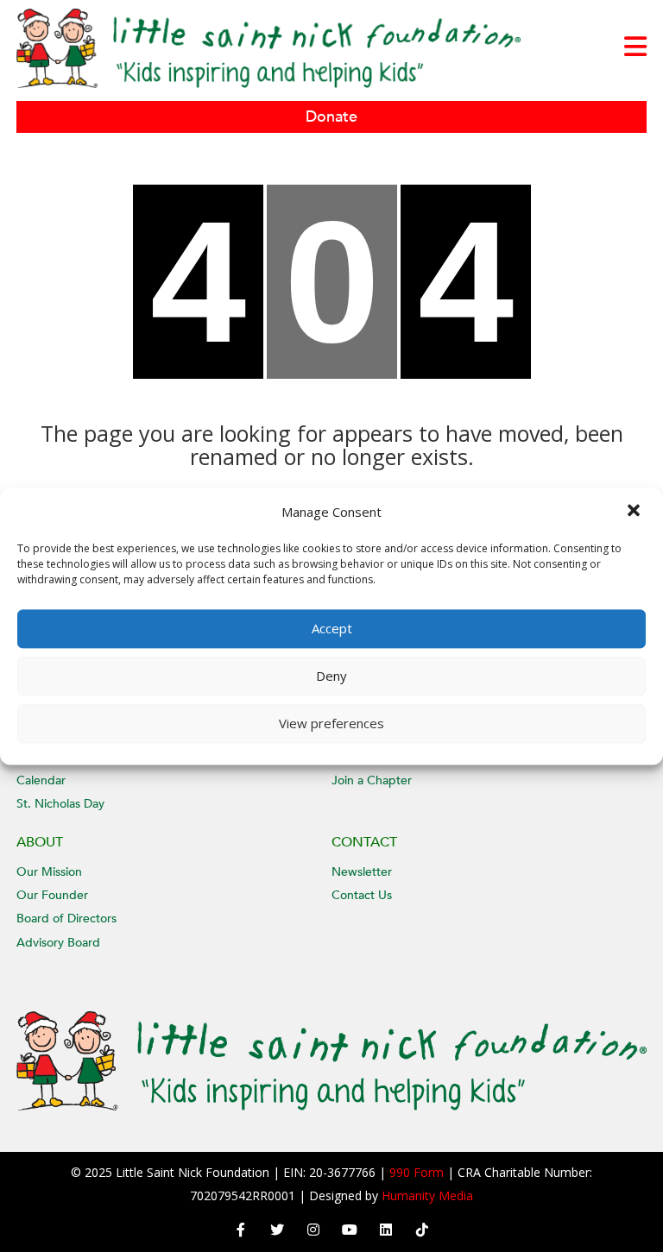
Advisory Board (58, 942)
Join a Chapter (372, 780)
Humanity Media (427, 1195)
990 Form (416, 1172)
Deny (331, 676)
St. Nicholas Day (60, 804)
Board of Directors (66, 918)
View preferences (331, 724)
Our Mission (49, 872)
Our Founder (52, 895)
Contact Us (362, 895)
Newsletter (362, 872)
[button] (635, 511)
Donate (331, 117)
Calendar (41, 780)
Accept (332, 629)
